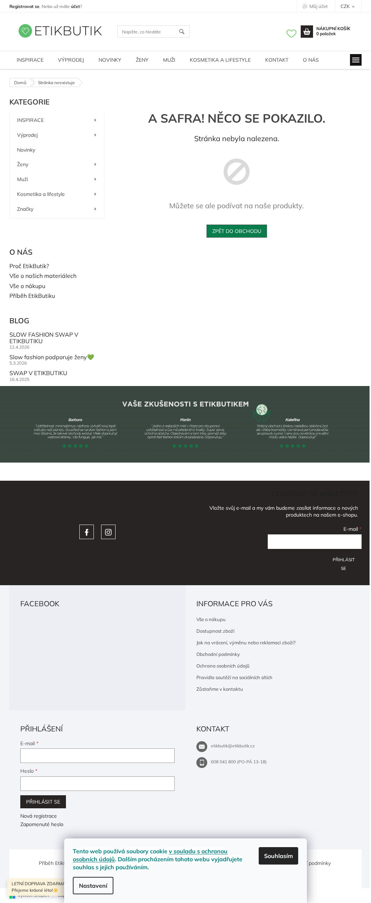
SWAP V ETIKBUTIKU (38, 373)
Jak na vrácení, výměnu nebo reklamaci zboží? (246, 642)
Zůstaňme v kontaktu (219, 689)
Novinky (26, 150)
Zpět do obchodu (236, 231)
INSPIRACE (30, 120)
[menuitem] (30, 60)
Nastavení (93, 885)
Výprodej (27, 135)
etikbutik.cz (108, 532)
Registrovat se (24, 6)
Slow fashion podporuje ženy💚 (51, 357)
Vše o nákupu (27, 286)
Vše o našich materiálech (42, 276)
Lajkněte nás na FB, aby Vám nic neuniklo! (86, 532)
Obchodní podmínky (218, 654)
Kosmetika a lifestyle (41, 194)
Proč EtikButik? (29, 266)
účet (75, 6)
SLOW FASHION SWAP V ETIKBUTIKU (43, 338)
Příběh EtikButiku (32, 296)
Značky (25, 209)
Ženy (22, 164)
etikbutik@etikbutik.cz (233, 745)
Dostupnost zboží (215, 631)
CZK (346, 6)
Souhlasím (278, 855)
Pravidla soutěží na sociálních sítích (234, 677)
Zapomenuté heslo (41, 824)
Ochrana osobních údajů (223, 666)
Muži (22, 179)
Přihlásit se (344, 562)
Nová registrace (38, 816)
